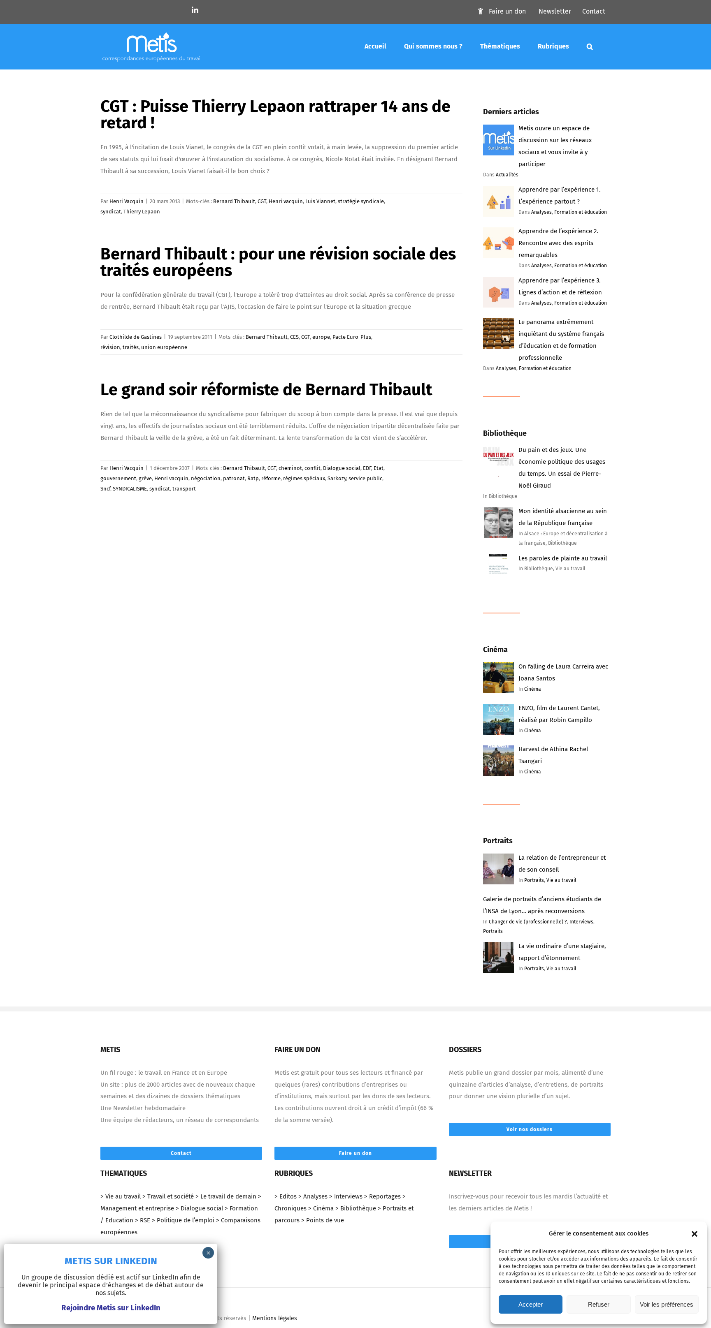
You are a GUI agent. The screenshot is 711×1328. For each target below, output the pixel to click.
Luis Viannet (320, 201)
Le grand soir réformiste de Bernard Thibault (266, 390)
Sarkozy (337, 478)
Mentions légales (274, 1318)
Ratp (253, 478)
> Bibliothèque (355, 1208)
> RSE (142, 1220)
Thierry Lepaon (141, 211)
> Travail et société (168, 1196)
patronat (234, 478)
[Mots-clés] (590, 46)
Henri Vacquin (126, 201)
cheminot (290, 468)
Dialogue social (341, 468)
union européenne (164, 347)
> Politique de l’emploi (183, 1220)
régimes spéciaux (304, 478)
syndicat (110, 211)
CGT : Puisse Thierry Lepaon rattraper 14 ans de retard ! (275, 115)
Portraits (534, 880)
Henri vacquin (286, 201)
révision (110, 347)
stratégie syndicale (361, 201)
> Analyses (313, 1196)
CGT (262, 201)
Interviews (581, 922)
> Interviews (345, 1196)
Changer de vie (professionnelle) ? (528, 922)
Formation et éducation (580, 212)
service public (365, 478)
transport (184, 489)
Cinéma (532, 689)
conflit (312, 468)
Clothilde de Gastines (135, 337)
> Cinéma (321, 1208)
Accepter (530, 1304)
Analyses (541, 212)
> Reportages (382, 1196)
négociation (206, 478)
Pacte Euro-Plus (351, 337)
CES (294, 337)
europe (321, 337)
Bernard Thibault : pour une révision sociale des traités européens (278, 262)
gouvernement (118, 478)
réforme (271, 478)
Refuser (598, 1304)
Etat (378, 468)
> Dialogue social (199, 1208)
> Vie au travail (120, 1196)
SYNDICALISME (130, 489)
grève (145, 478)
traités (131, 347)
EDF (367, 468)
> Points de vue (322, 1220)
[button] (694, 1234)
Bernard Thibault (234, 201)
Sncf (105, 489)
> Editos (285, 1196)
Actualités (507, 175)
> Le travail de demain (225, 1196)
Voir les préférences (666, 1304)
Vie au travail (561, 880)
